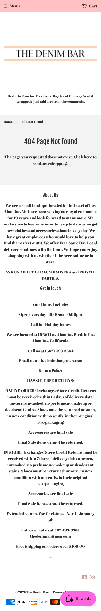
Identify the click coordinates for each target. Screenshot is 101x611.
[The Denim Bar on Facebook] (84, 577)
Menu (15, 6)
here (88, 157)
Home (8, 121)
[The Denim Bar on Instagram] (92, 577)
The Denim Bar (37, 592)
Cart (92, 6)
